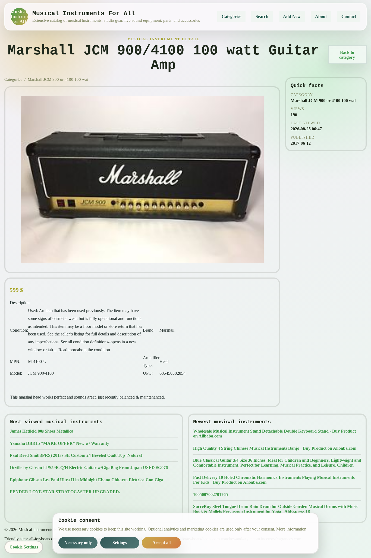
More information (291, 529)
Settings (119, 542)
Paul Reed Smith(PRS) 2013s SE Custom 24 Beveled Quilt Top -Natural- (76, 455)
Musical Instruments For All (19, 16)
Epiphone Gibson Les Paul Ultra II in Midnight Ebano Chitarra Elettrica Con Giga (86, 479)
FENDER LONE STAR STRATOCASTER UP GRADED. (65, 491)
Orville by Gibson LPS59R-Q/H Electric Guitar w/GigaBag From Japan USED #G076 (89, 467)
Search (262, 16)
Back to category (347, 55)
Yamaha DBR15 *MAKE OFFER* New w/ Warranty (59, 443)
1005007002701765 (210, 494)
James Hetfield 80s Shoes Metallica (41, 431)
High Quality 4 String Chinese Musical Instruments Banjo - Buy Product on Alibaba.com (274, 448)
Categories (231, 16)
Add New (292, 16)
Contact (348, 16)
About (321, 16)
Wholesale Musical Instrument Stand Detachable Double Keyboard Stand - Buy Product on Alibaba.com (274, 433)
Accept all (161, 542)
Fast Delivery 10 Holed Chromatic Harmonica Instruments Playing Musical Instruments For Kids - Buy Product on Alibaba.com (274, 480)
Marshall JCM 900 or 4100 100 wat (58, 79)
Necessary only (78, 542)
